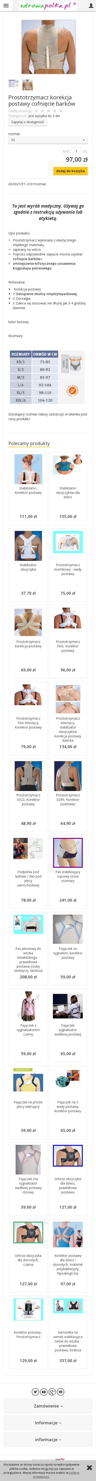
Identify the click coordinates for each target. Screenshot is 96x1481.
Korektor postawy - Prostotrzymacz (28, 1334)
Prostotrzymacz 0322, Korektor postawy (28, 799)
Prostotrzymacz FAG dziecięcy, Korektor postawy (28, 722)
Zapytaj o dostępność (27, 122)
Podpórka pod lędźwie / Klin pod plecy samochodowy (28, 878)
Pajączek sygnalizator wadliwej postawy (68, 1029)
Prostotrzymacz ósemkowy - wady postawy (68, 569)
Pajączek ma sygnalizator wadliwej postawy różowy (28, 1185)
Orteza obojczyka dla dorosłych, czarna (28, 1260)
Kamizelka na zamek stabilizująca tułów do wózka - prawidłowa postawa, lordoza (67, 1341)
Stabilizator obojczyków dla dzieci (68, 492)
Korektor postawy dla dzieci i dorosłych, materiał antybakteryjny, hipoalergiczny (67, 1264)
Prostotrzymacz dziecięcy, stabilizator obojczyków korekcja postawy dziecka (68, 729)
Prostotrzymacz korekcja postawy (28, 643)
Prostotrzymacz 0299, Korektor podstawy (68, 799)
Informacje (47, 1422)
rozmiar (14, 134)
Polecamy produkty (29, 443)
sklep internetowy (43, 1459)
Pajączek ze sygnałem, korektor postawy (67, 953)
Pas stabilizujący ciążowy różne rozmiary (67, 876)
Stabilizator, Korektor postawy (28, 490)
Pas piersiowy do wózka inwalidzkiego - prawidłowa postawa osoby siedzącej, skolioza (28, 959)
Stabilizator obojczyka (28, 567)
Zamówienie (47, 1406)
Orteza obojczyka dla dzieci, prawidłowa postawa (68, 1185)
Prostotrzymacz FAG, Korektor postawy (68, 646)
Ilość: (66, 151)
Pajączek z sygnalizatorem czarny (28, 1029)
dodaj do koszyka (70, 171)
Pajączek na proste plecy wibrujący (28, 1104)
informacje (47, 1439)
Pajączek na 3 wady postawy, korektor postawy (68, 1106)
